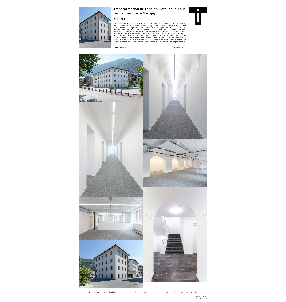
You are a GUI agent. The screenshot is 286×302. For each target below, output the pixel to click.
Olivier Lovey (203, 296)
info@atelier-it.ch (196, 292)
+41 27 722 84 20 (163, 292)
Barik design (203, 298)
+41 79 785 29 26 (181, 292)
